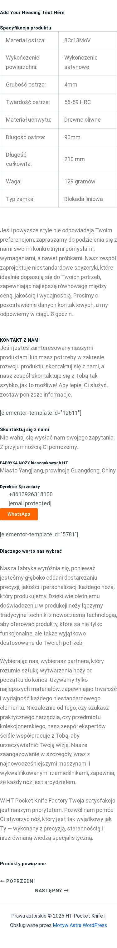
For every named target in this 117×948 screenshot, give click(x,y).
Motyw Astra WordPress (80, 925)
